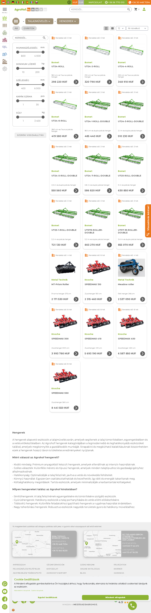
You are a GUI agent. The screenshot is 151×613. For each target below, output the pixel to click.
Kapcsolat (95, 2)
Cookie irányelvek (37, 590)
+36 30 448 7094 (60, 544)
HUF (75, 2)
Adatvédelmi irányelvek (22, 590)
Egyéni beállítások (47, 597)
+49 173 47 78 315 (130, 552)
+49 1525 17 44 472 (130, 546)
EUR (81, 2)
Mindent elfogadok (115, 597)
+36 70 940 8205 (60, 551)
